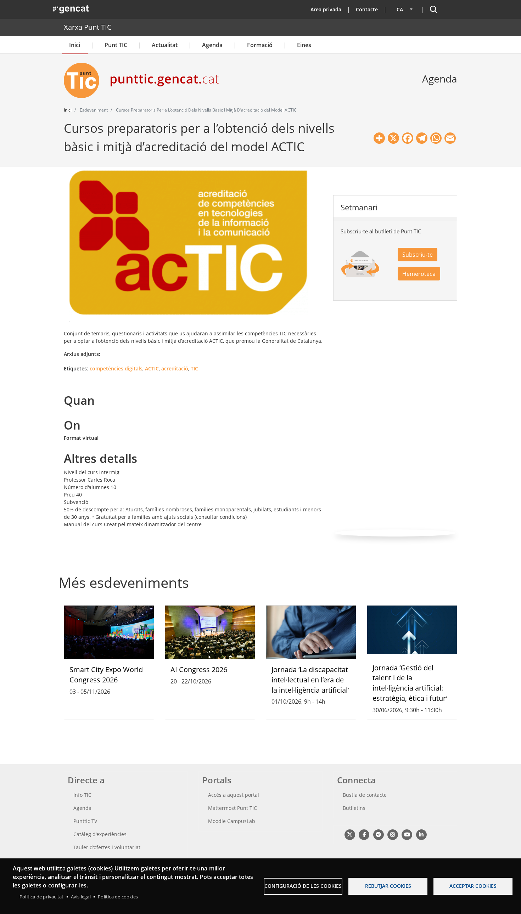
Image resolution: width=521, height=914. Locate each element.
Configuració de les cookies (303, 885)
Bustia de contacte (365, 794)
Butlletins (354, 808)
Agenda (212, 45)
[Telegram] (378, 834)
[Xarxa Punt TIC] (84, 80)
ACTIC (152, 368)
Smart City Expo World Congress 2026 (106, 675)
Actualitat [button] (165, 45)
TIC (194, 368)
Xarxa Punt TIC (88, 27)
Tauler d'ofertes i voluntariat (106, 847)
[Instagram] (392, 834)
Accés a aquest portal (233, 794)
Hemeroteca (419, 274)
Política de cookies (118, 896)
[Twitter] (349, 834)
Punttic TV (85, 821)
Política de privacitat (41, 896)
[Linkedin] (421, 834)
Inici (74, 45)
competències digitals (116, 368)
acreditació (174, 368)
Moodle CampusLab (231, 821)
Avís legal (81, 896)
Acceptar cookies (473, 885)
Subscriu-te (417, 255)
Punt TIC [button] (116, 45)
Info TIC (82, 794)
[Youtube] (407, 834)
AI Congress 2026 (198, 669)
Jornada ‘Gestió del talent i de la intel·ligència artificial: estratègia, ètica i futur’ (409, 683)
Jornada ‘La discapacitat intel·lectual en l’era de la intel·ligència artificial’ (310, 680)
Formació (260, 45)
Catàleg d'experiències (100, 834)
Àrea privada (325, 9)
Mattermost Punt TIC (232, 808)
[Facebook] (363, 834)
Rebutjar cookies (388, 885)
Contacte (367, 9)
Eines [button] (304, 45)
